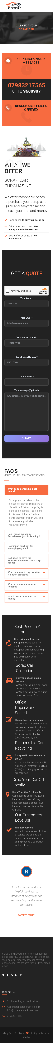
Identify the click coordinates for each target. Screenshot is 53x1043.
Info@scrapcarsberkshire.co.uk (23, 1010)
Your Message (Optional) (26, 390)
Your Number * (26, 376)
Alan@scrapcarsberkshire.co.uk (23, 1006)
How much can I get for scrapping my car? (20, 547)
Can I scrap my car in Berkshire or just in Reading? (24, 535)
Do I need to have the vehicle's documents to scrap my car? (24, 560)
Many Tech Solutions (13, 1033)
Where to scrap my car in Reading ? (21, 585)
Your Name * (26, 298)
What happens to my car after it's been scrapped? (24, 573)
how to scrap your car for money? (22, 597)
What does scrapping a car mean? (22, 490)
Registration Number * (27, 357)
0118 (26, 91)
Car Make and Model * (26, 337)
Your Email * (27, 318)
